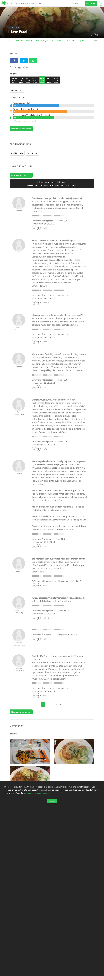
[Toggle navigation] (5, 3)
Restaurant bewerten (21, 128)
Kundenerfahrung (24, 40)
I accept (52, 801)
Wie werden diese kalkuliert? (25, 121)
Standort (71, 40)
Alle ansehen (17, 90)
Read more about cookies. (38, 793)
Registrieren (77, 3)
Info (10, 40)
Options (82, 40)
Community (57, 40)
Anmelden (91, 3)
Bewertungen (42, 40)
